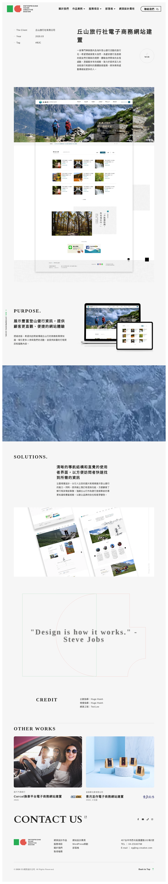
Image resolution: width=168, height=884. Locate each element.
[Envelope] (143, 819)
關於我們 (64, 8)
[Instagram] (152, 819)
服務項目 (94, 8)
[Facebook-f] (138, 819)
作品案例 (77, 8)
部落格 (109, 8)
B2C (17, 800)
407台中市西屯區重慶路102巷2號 (137, 840)
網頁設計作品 (60, 840)
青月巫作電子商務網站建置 (105, 796)
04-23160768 (135, 844)
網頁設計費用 (127, 8)
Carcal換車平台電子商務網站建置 (38, 796)
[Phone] (147, 819)
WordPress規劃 (80, 844)
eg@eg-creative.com (141, 848)
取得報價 (58, 851)
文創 (95, 800)
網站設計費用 (79, 840)
